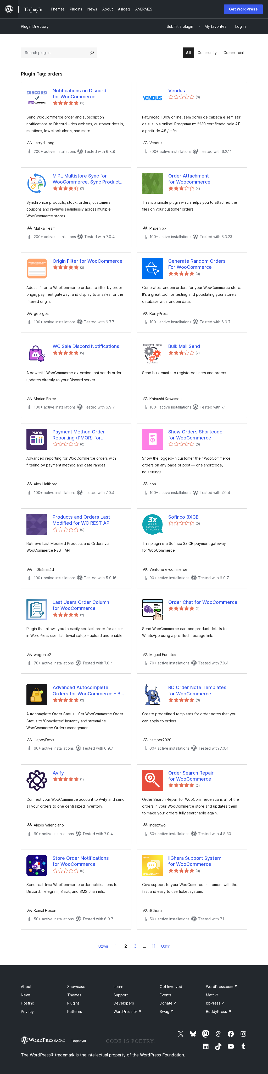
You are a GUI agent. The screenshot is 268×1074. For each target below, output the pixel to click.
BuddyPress (218, 1011)
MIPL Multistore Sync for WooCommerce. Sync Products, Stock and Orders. (88, 179)
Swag (167, 1011)
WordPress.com (222, 986)
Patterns (74, 1011)
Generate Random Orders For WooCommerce (197, 264)
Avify (58, 773)
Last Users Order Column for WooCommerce (81, 605)
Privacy (27, 1011)
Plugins (73, 1003)
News (26, 995)
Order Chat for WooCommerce (202, 602)
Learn (118, 986)
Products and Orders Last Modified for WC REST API (81, 520)
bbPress (215, 1003)
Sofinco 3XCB (183, 517)
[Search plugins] (92, 52)
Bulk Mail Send (184, 346)
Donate (168, 1003)
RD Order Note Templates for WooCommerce (197, 690)
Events (165, 995)
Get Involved (171, 986)
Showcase (76, 986)
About (26, 986)
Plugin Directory (35, 26)
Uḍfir (165, 946)
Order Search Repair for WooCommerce (191, 776)
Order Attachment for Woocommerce (189, 179)
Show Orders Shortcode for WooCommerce (195, 435)
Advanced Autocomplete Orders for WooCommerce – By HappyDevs (88, 691)
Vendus (176, 90)
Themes (74, 995)
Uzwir (103, 946)
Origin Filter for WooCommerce (87, 261)
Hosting (27, 1003)
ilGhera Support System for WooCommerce (194, 861)
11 (153, 946)
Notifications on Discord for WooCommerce (79, 93)
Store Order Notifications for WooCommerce (81, 861)
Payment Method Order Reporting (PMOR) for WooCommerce (79, 435)
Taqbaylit (78, 1041)
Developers (124, 1003)
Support (121, 995)
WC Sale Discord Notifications (86, 346)
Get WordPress (243, 9)
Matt (212, 995)
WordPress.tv (127, 1011)
